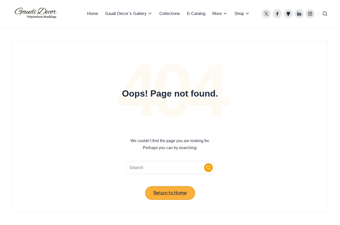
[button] (208, 167)
